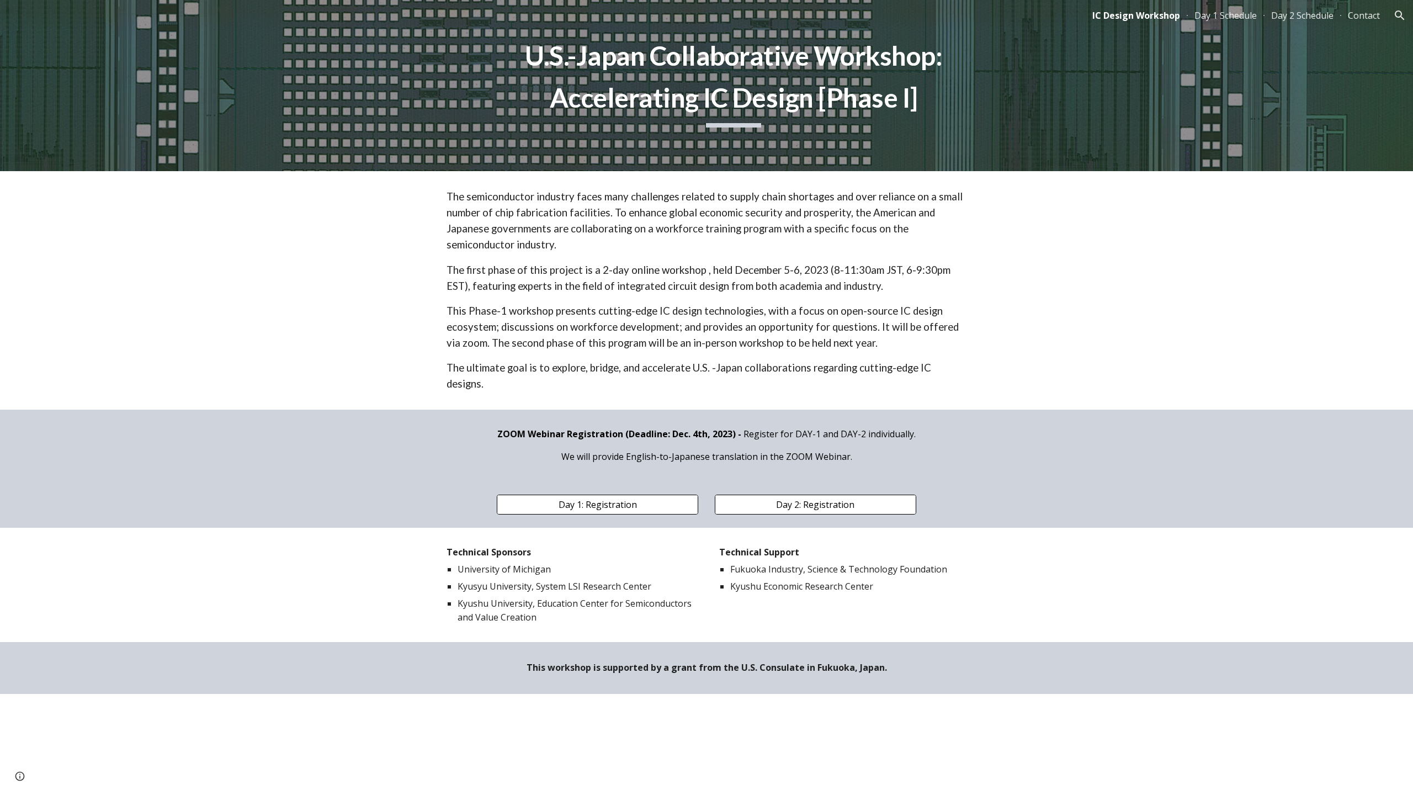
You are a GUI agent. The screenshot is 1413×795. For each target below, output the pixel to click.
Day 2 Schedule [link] (1302, 15)
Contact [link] (1364, 15)
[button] (1400, 15)
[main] (733, 85)
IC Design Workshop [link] (1136, 15)
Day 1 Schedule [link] (1225, 15)
